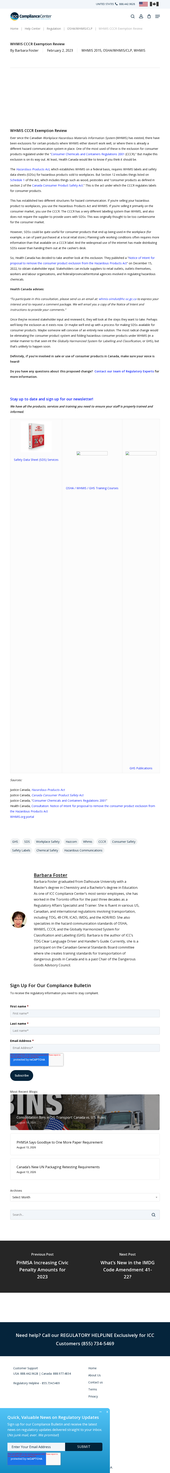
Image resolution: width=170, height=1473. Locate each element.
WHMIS (139, 50)
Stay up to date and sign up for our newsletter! (51, 398)
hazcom (71, 842)
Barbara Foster (27, 50)
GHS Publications (141, 768)
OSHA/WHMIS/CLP (117, 50)
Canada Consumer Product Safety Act (57, 185)
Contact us (95, 1382)
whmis (87, 842)
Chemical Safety (47, 850)
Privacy (93, 1396)
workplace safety (48, 842)
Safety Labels (21, 850)
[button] (157, 16)
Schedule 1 (17, 180)
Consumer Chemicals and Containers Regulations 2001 (88, 154)
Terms (92, 1389)
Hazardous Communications (83, 850)
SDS (27, 842)
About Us (94, 1375)
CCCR (102, 842)
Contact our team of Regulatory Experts (124, 371)
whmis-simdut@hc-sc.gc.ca (117, 299)
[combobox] (85, 1197)
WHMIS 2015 (91, 50)
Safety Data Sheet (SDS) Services (36, 460)
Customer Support (25, 1368)
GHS (15, 842)
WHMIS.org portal (22, 817)
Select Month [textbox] (21, 1197)
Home (92, 1368)
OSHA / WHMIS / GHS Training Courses (92, 488)
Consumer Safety (123, 842)
